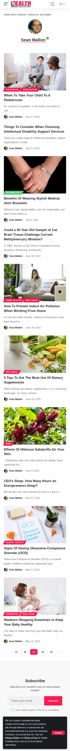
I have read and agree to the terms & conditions (37, 710)
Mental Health (15, 542)
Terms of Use (31, 738)
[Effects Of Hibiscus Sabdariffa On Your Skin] (35, 426)
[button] (58, 733)
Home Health (13, 300)
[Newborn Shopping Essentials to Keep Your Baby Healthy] (35, 596)
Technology (13, 193)
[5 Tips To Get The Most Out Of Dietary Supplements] (35, 354)
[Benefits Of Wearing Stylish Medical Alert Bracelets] (35, 174)
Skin (8, 444)
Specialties (30, 89)
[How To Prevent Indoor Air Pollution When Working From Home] (35, 282)
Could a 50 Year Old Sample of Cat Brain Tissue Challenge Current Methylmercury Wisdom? (30, 234)
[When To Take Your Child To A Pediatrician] (35, 71)
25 (51, 652)
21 (16, 652)
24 (42, 652)
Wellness (32, 300)
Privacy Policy (12, 738)
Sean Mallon (15, 117)
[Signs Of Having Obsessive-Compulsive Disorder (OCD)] (35, 524)
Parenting (12, 89)
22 (25, 652)
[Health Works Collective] (20, 4)
